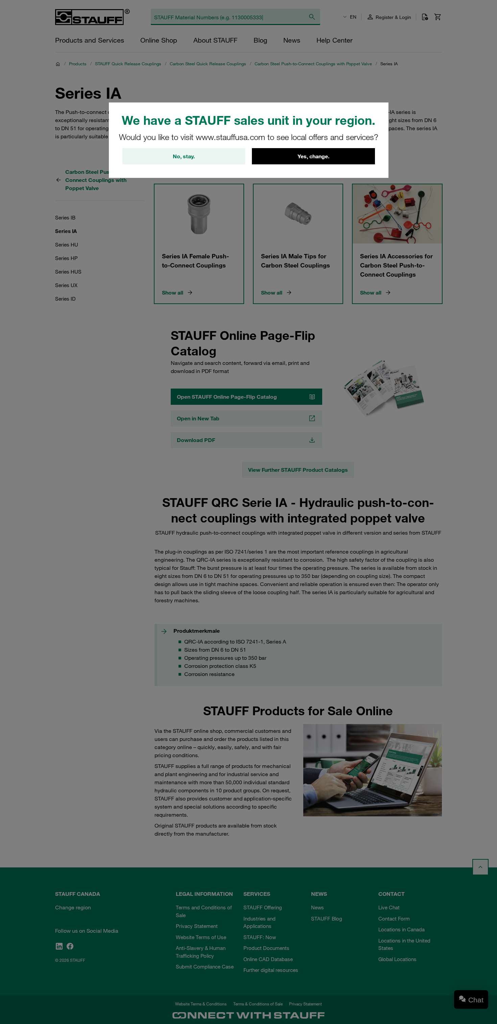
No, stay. (184, 156)
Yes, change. (313, 156)
